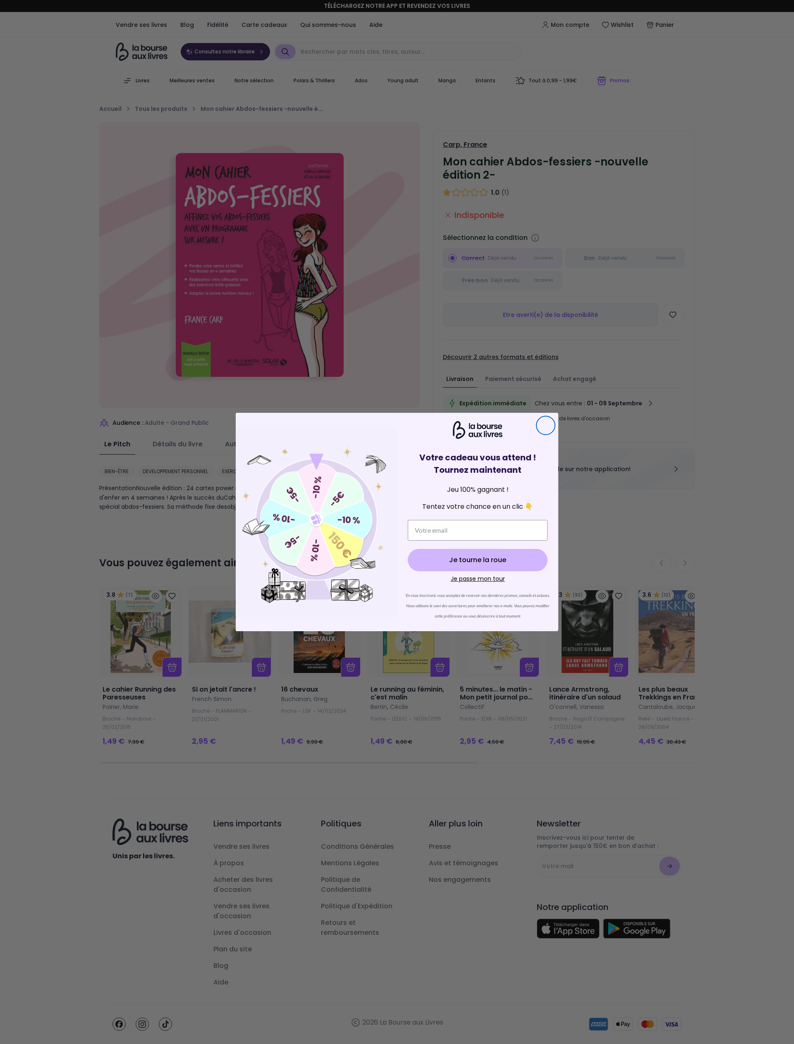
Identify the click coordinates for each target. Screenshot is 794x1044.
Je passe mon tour (478, 579)
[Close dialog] (545, 425)
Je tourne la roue (477, 560)
